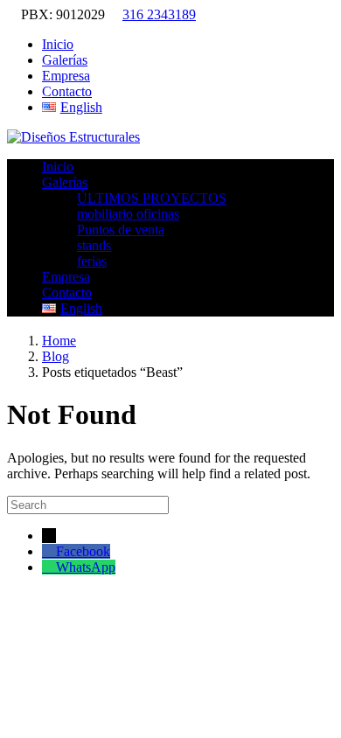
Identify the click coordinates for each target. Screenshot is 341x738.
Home (59, 340)
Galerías (64, 59)
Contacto (67, 91)
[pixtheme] (73, 136)
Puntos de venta (120, 229)
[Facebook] (49, 551)
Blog (55, 356)
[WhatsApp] (49, 567)
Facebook (83, 551)
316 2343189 (159, 14)
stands (94, 245)
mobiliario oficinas (128, 213)
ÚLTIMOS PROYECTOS (151, 198)
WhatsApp (85, 567)
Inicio (57, 44)
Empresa (66, 75)
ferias (92, 261)
